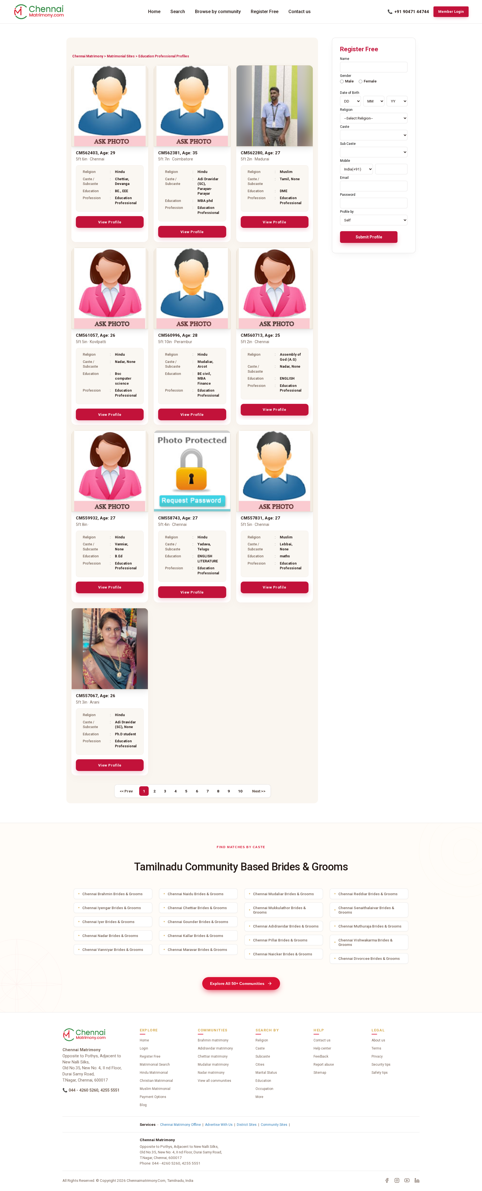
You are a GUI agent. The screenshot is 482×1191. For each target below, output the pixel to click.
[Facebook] (386, 1180)
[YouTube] (406, 1180)
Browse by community (218, 11)
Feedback (321, 1056)
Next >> (259, 791)
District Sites (247, 1125)
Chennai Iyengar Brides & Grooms (111, 908)
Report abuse (324, 1064)
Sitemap (320, 1073)
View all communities (214, 1081)
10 (240, 791)
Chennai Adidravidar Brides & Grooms (286, 926)
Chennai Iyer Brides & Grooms (108, 921)
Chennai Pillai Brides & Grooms (280, 940)
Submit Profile (369, 237)
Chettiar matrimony (213, 1056)
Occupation (264, 1089)
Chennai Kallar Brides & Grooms (195, 935)
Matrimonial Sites (121, 56)
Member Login (451, 11)
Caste (260, 1048)
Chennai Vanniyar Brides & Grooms (112, 949)
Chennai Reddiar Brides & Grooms (367, 894)
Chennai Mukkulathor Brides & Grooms (279, 910)
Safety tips (380, 1073)
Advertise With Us (219, 1125)
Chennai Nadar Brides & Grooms (110, 935)
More (259, 1097)
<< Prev (126, 791)
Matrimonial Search (155, 1064)
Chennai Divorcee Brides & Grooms (369, 958)
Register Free (264, 11)
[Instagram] (396, 1180)
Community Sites (274, 1125)
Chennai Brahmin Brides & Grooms (112, 894)
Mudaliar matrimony (213, 1064)
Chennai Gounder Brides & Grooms (198, 921)
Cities (260, 1064)
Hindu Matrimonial (154, 1073)
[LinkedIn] (417, 1180)
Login (144, 1048)
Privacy (377, 1056)
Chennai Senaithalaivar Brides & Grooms (366, 910)
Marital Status (266, 1073)
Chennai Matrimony (87, 56)
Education (263, 1081)
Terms (376, 1048)
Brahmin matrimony (213, 1040)
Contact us (299, 11)
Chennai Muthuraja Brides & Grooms (369, 926)
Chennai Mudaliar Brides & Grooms (283, 894)
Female (370, 81)
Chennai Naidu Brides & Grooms (195, 894)
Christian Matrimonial (156, 1081)
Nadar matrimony (211, 1073)
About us (378, 1040)
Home (154, 11)
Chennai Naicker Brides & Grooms (282, 954)
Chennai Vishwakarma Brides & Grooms (365, 942)
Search (177, 11)
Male (349, 81)
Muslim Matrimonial (155, 1089)
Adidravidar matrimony (215, 1048)
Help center (322, 1048)
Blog (143, 1105)
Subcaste (263, 1056)
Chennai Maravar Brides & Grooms (197, 949)
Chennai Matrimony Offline (180, 1125)
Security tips (381, 1064)
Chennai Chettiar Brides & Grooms (197, 908)
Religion (262, 1040)
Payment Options (153, 1097)
